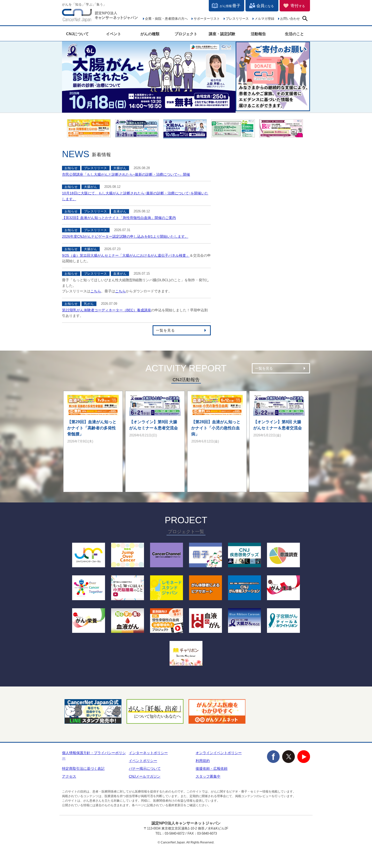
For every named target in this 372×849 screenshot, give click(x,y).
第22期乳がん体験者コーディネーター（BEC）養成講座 (106, 310)
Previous (57, 133)
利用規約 (203, 761)
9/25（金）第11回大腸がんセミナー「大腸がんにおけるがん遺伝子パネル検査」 (126, 255)
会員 (265, 6)
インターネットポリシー (148, 753)
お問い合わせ (290, 18)
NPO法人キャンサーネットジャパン (100, 16)
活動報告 (258, 34)
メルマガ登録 (264, 18)
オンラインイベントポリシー (219, 753)
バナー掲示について (145, 768)
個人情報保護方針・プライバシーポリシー (94, 755)
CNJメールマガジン (144, 776)
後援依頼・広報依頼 (212, 768)
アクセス (69, 776)
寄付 (298, 6)
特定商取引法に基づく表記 (83, 768)
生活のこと (294, 34)
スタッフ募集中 (208, 776)
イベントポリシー (143, 761)
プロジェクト (186, 34)
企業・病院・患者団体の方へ (166, 18)
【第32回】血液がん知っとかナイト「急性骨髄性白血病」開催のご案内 (119, 218)
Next (316, 133)
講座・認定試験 (222, 34)
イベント (113, 34)
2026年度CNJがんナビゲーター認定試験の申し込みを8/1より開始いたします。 (125, 236)
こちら (95, 291)
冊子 (230, 6)
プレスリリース (237, 18)
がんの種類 (149, 34)
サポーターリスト (207, 18)
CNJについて (77, 34)
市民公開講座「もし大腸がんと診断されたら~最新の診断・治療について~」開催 (126, 174)
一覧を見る (165, 330)
